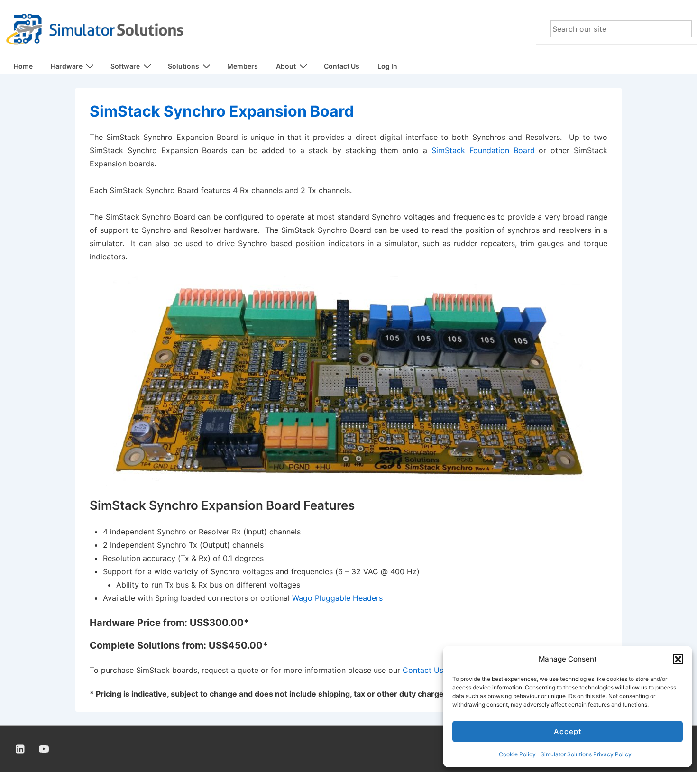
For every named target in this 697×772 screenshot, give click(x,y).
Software (125, 66)
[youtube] (44, 749)
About (286, 66)
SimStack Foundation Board (483, 150)
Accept (568, 731)
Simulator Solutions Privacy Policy (586, 754)
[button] (678, 659)
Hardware (67, 66)
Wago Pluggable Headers (337, 598)
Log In (387, 66)
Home (23, 66)
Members (242, 66)
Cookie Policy (517, 754)
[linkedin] (20, 749)
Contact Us (341, 66)
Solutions (183, 66)
